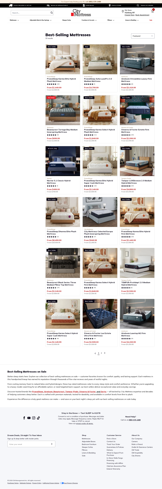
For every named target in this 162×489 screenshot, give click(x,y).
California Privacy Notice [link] (50, 483)
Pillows (84, 450)
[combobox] (32, 12)
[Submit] (52, 444)
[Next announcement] (152, 2)
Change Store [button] (129, 15)
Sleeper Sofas (87, 447)
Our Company (137, 439)
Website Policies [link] (25, 483)
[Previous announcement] (10, 2)
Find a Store (111, 439)
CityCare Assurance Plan (116, 466)
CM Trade (135, 450)
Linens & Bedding (88, 453)
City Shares (136, 456)
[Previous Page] (95, 353)
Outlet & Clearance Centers (142, 447)
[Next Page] (105, 353)
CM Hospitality (137, 453)
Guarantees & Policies (115, 447)
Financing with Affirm (115, 463)
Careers (135, 441)
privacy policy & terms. (84, 423)
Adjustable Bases (88, 441)
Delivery (110, 450)
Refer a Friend (137, 444)
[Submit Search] (51, 12)
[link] (20, 5)
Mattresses (86, 439)
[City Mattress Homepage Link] (81, 13)
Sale (83, 456)
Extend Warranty (113, 469)
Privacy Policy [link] (37, 483)
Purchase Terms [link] (13, 483)
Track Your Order (113, 444)
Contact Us (111, 441)
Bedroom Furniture (89, 444)
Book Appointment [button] (142, 15)
